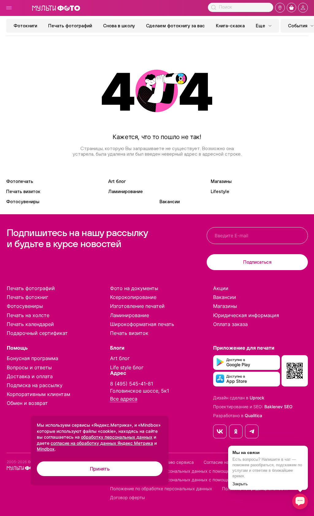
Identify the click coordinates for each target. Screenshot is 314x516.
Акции (220, 288)
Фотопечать (19, 181)
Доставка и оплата (30, 376)
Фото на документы (134, 288)
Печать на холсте (28, 315)
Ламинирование (125, 191)
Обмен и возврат (27, 403)
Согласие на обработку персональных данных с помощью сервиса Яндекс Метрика (199, 471)
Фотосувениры (22, 201)
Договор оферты (127, 497)
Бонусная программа (32, 358)
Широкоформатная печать (142, 324)
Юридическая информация (246, 315)
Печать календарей (30, 324)
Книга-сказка (230, 25)
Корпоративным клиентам (38, 394)
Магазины (221, 181)
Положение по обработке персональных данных (161, 488)
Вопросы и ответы (29, 367)
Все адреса (123, 399)
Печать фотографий (70, 25)
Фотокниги (25, 25)
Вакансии (169, 201)
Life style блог (127, 367)
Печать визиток (23, 191)
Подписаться (257, 262)
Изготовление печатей (137, 306)
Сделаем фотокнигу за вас (175, 25)
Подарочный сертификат (37, 333)
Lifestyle (220, 191)
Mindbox (46, 449)
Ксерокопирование (133, 297)
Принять (100, 469)
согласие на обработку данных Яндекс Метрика (102, 443)
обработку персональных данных (116, 437)
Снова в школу (119, 25)
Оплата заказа (230, 324)
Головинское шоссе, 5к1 (139, 391)
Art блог (117, 181)
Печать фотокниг (27, 297)
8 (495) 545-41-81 (131, 384)
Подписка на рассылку (35, 385)
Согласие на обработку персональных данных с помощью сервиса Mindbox (190, 479)
